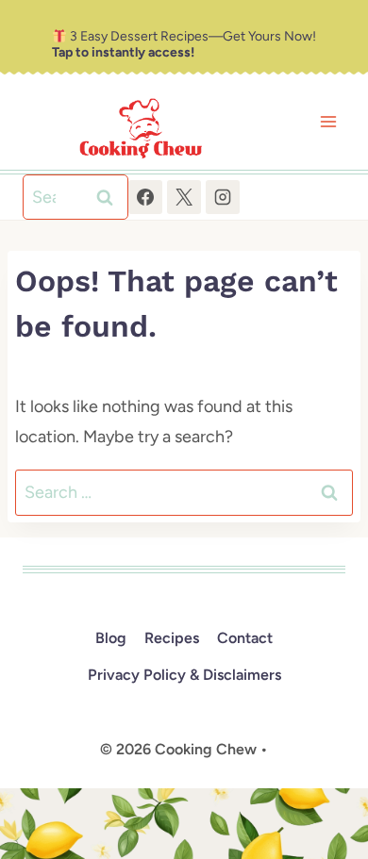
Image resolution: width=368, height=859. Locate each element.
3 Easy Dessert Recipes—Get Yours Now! (184, 44)
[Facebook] (145, 197)
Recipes (171, 638)
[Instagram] (223, 197)
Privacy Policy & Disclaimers (184, 675)
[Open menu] (327, 122)
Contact (245, 638)
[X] (184, 197)
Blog (110, 638)
